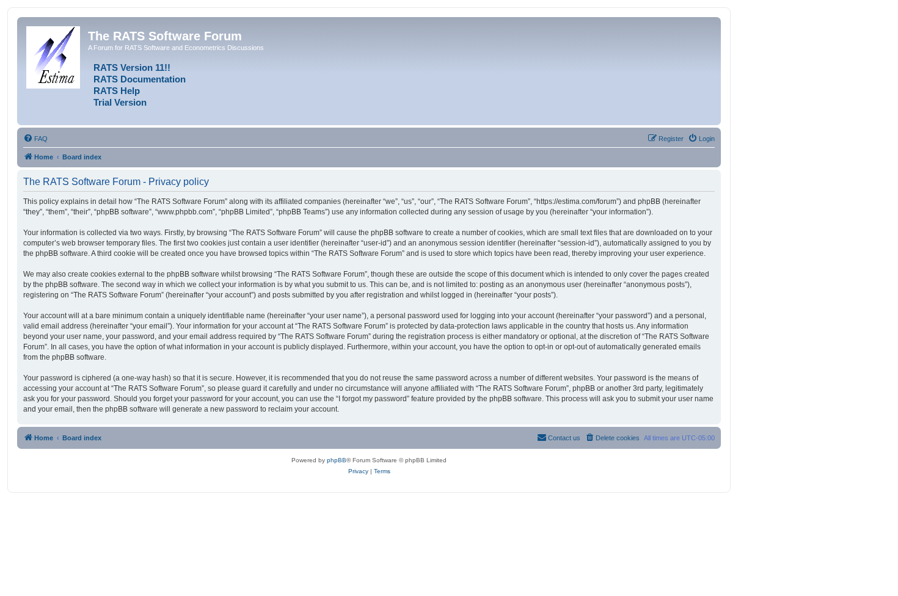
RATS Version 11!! (131, 68)
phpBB (336, 460)
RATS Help (116, 91)
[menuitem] (35, 138)
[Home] (54, 55)
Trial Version (120, 102)
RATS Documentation (139, 79)
